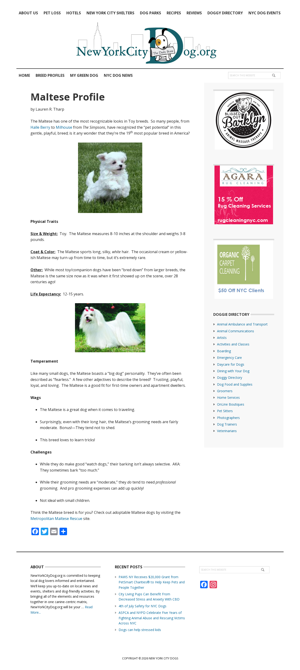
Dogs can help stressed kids (140, 629)
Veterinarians (227, 431)
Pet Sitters (225, 411)
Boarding (224, 351)
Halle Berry (40, 127)
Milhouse (64, 127)
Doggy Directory (229, 377)
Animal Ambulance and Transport (242, 324)
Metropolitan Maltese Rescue (56, 518)
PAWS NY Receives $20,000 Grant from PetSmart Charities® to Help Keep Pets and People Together (152, 582)
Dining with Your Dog (233, 371)
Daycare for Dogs (230, 364)
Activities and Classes (233, 344)
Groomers (224, 391)
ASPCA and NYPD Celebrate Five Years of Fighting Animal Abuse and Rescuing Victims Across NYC (152, 617)
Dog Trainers (227, 424)
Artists (222, 337)
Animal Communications (235, 331)
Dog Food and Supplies (234, 384)
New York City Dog (150, 44)
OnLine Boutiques (230, 404)
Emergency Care (229, 357)
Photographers (228, 417)
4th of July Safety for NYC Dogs (142, 606)
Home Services (228, 397)
